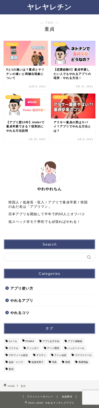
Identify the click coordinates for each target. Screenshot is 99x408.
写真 (54, 362)
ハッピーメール (76, 348)
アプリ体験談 (75, 341)
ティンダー (33, 348)
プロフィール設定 (18, 355)
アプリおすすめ (51, 341)
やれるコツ (20, 313)
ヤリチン (41, 355)
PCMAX (29, 341)
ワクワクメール (83, 355)
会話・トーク (16, 362)
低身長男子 (37, 362)
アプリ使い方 (21, 288)
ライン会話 (60, 355)
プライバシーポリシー (40, 396)
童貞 (11, 369)
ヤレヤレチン (49, 7)
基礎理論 (83, 362)
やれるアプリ (21, 300)
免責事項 (67, 396)
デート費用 (53, 348)
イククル (13, 348)
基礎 (67, 362)
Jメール (13, 341)
